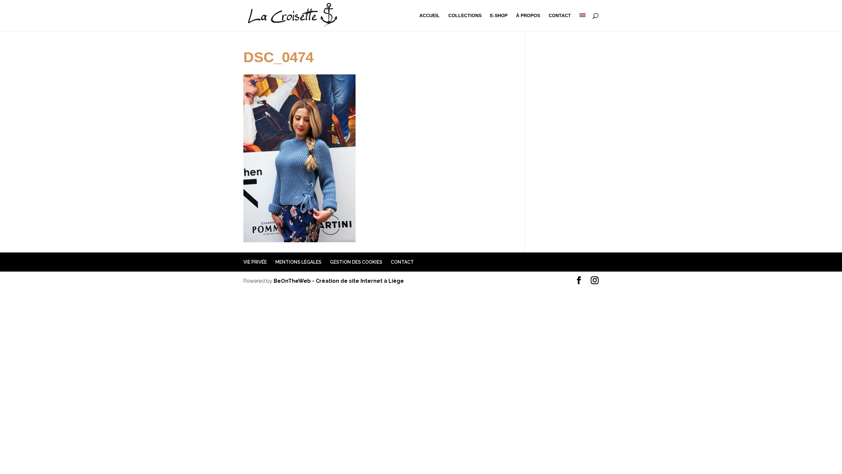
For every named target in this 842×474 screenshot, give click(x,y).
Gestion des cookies (356, 262)
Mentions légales (298, 262)
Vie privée (255, 262)
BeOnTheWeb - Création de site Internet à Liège (339, 281)
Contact (560, 15)
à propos (528, 15)
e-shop (499, 15)
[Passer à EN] (582, 22)
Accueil (429, 15)
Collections (465, 15)
